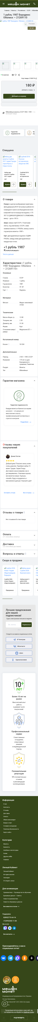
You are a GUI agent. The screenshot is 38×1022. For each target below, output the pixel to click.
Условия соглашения (9, 826)
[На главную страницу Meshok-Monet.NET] (19, 3)
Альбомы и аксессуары (10, 850)
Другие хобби (7, 856)
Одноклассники (21, 660)
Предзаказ (10, 590)
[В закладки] (13, 184)
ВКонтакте (21, 646)
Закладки (6, 877)
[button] (19, 199)
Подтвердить (19, 1018)
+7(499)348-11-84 (10, 921)
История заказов (8, 874)
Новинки (6, 859)
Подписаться (26, 624)
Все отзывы (27, 493)
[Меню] (3, 3)
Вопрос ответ (7, 823)
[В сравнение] (13, 75)
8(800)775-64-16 (9, 917)
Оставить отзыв (9, 493)
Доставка (6, 813)
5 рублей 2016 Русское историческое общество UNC (24, 174)
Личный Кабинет (8, 871)
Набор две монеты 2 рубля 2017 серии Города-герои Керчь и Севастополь (9, 174)
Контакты (6, 807)
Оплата (5, 816)
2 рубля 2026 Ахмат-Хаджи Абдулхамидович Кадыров (9, 581)
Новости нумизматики (10, 899)
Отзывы (6, 810)
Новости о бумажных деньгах (12, 902)
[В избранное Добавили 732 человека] (16, 75)
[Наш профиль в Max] (5, 929)
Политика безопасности (11, 829)
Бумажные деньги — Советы (12, 895)
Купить (7, 184)
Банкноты (6, 847)
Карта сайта (7, 832)
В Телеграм (21, 639)
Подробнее (24, 422)
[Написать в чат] (5, 1004)
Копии (5, 853)
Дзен (21, 653)
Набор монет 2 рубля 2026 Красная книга (24, 581)
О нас (5, 804)
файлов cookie (29, 1012)
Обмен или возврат (9, 820)
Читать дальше (8, 254)
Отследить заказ (8, 881)
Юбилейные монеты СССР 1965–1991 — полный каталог (21, 113)
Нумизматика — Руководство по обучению (17, 892)
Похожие (31, 24)
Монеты (6, 844)
